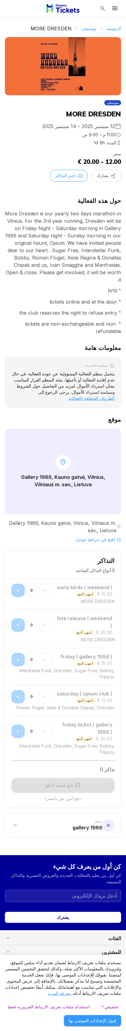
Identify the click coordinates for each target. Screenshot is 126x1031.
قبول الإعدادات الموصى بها (92, 1020)
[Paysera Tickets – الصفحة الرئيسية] (63, 8)
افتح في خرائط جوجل (98, 539)
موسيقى (89, 28)
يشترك (63, 917)
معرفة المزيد (59, 993)
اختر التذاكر (69, 176)
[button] (63, 825)
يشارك (106, 175)
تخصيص (109, 1006)
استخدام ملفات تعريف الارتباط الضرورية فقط (49, 1006)
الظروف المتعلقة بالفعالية (92, 398)
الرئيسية (113, 28)
